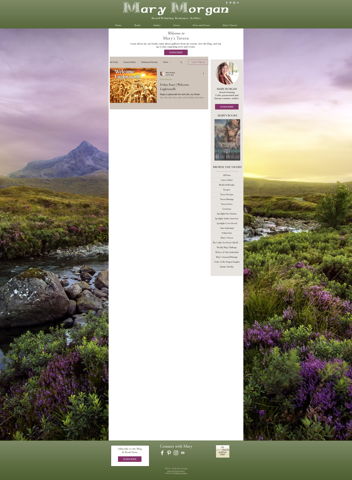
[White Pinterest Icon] (230, 2)
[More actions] (204, 73)
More (165, 62)
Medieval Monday (149, 62)
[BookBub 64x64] (237, 2)
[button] (181, 62)
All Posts (114, 62)
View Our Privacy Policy (176, 471)
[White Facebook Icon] (226, 2)
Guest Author (129, 62)
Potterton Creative (180, 473)
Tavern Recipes (166, 79)
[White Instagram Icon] (234, 2)
